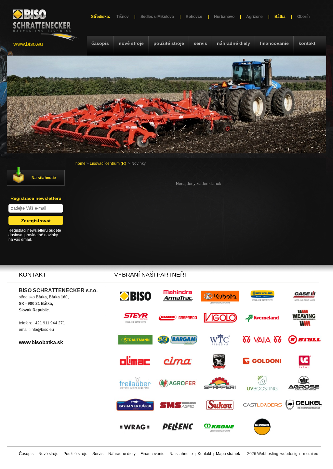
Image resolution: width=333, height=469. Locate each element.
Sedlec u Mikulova (157, 16)
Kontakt (307, 43)
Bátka (280, 16)
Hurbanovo (224, 16)
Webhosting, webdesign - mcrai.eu (287, 453)
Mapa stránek (228, 453)
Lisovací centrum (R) (108, 163)
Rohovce (194, 16)
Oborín (303, 16)
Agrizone (254, 16)
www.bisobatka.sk (41, 342)
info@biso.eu (42, 329)
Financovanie (274, 43)
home (80, 163)
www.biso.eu (28, 44)
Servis (200, 43)
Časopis (100, 43)
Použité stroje (168, 43)
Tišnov (122, 16)
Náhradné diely (233, 43)
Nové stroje (131, 43)
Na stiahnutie (44, 178)
